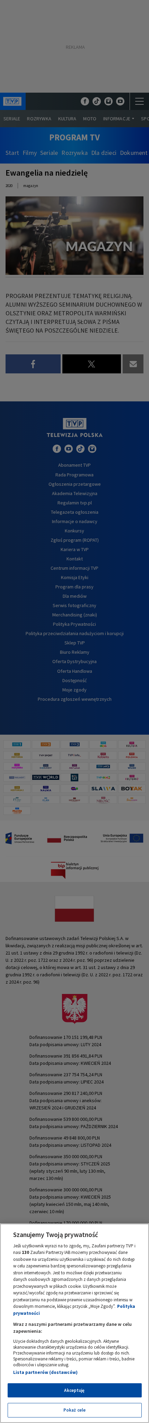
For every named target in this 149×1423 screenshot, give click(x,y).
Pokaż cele (74, 1410)
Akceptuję (74, 1390)
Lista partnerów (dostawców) (45, 1372)
